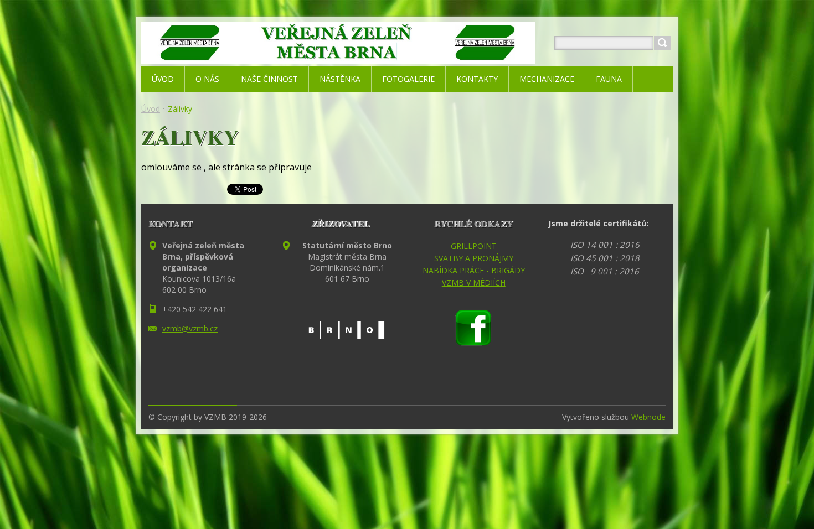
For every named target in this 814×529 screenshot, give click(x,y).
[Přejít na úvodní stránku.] (338, 56)
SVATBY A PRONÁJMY (473, 258)
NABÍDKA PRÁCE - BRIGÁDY (474, 270)
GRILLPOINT (474, 246)
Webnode (648, 417)
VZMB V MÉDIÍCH (474, 282)
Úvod (150, 108)
